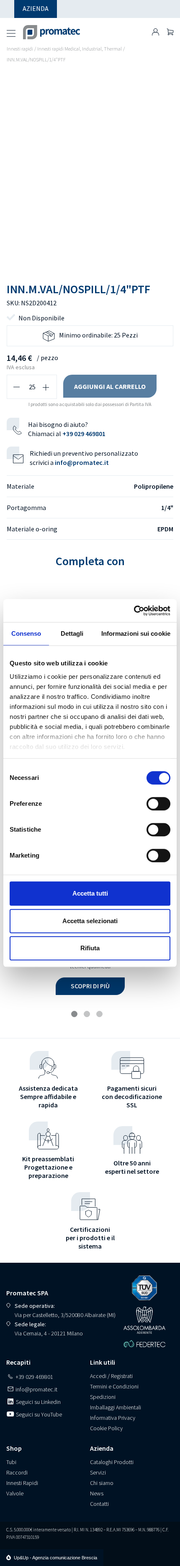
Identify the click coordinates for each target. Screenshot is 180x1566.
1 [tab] (75, 1015)
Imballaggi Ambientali (115, 1407)
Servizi (98, 1472)
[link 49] (155, 32)
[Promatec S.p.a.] (51, 29)
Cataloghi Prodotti (112, 1462)
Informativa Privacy (112, 1417)
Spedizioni (103, 1397)
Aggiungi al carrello (110, 386)
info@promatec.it (82, 462)
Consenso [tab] (26, 633)
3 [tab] (100, 1015)
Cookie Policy (106, 1428)
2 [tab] (88, 1015)
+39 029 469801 (83, 433)
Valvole (14, 1493)
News (96, 1493)
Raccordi (17, 1472)
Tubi (11, 1462)
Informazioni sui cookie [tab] (135, 633)
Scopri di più (90, 986)
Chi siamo (101, 1483)
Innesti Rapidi (22, 1483)
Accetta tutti (90, 893)
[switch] (158, 803)
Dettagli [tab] (72, 633)
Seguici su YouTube (38, 1414)
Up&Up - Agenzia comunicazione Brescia (55, 1557)
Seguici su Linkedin (38, 1402)
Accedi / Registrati (111, 1376)
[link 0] (133, 610)
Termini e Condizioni (114, 1386)
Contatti (99, 1504)
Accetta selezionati (90, 920)
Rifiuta (90, 948)
